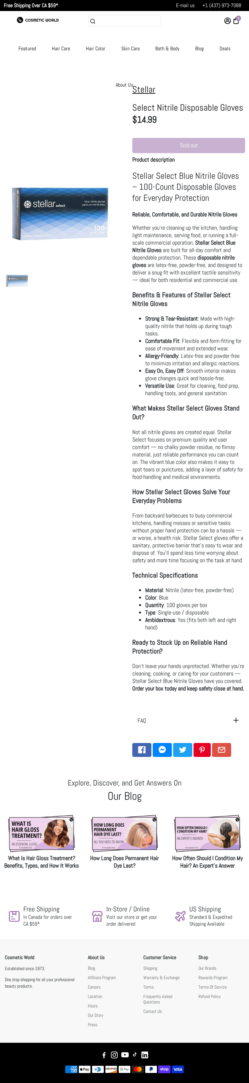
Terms (148, 987)
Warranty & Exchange (161, 977)
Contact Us (152, 1011)
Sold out (189, 145)
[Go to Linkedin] (145, 1056)
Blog (199, 48)
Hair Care (61, 48)
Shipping (150, 968)
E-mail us (185, 5)
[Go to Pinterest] (202, 750)
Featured (27, 48)
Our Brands (207, 968)
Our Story (95, 1015)
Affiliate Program (102, 977)
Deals (225, 48)
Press (92, 1025)
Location (95, 996)
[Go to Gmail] (221, 750)
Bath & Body (167, 48)
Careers (94, 987)
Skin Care (130, 48)
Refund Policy (209, 996)
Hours (93, 1006)
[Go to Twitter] (182, 750)
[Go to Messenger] (162, 750)
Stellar (143, 89)
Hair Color (95, 48)
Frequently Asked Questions (157, 999)
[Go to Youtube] (125, 1056)
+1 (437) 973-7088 (221, 5)
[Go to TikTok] (135, 1056)
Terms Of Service (212, 987)
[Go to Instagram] (114, 1056)
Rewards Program (213, 977)
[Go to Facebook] (141, 750)
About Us (124, 84)
